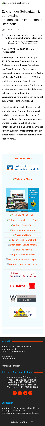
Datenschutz (8, 358)
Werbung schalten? (12, 365)
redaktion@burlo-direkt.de (22, 379)
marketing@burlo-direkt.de (22, 384)
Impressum (7, 356)
